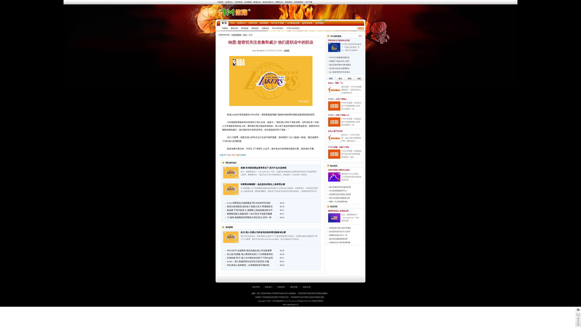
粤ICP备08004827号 (290, 305)
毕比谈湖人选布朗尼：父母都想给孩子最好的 (248, 265)
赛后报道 (244, 28)
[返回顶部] (578, 309)
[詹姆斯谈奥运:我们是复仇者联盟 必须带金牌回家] (334, 218)
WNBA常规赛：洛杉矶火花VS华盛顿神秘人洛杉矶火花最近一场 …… (351, 106)
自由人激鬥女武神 (335, 131)
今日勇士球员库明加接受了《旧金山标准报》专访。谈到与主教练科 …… (351, 47)
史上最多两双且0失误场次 (339, 72)
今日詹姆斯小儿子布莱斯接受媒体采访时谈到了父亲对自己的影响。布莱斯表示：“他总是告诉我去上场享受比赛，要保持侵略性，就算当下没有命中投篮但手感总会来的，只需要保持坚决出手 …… (279, 191)
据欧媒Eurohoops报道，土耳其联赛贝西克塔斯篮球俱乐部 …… (351, 177)
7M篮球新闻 (236, 35)
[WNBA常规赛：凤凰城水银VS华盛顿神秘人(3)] (334, 122)
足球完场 (238, 2)
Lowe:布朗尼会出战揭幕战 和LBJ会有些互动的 (248, 203)
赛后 (340, 79)
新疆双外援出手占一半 (338, 235)
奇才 (234, 155)
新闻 (349, 79)
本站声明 (255, 287)
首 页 (224, 23)
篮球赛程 (264, 23)
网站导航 (294, 287)
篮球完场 (253, 23)
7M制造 (225, 28)
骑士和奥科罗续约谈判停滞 (340, 187)
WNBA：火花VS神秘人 (337, 99)
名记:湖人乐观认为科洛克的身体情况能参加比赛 (263, 232)
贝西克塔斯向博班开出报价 (339, 170)
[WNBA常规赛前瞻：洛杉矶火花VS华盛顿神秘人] (334, 106)
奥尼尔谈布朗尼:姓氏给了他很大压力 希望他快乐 (250, 206)
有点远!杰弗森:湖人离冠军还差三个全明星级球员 (250, 254)
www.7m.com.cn (258, 51)
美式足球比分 (268, 2)
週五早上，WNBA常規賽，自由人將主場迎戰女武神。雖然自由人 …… (351, 138)
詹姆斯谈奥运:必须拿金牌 (338, 211)
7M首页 (220, 2)
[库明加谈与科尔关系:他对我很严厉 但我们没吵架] (334, 47)
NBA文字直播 (277, 23)
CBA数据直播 (293, 23)
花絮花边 (265, 28)
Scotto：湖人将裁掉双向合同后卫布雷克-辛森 (248, 261)
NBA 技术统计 (278, 28)
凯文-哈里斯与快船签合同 (339, 198)
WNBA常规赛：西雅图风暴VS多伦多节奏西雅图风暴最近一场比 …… (351, 154)
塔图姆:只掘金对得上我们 (339, 61)
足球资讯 (288, 2)
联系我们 (268, 287)
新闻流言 (255, 28)
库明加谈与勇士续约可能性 (340, 228)
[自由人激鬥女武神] (334, 138)
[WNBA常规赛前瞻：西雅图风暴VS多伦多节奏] (334, 154)
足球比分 (229, 2)
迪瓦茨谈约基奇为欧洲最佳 (340, 65)
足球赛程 (248, 2)
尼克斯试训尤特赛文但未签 (340, 194)
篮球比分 (241, 23)
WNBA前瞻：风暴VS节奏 (338, 147)
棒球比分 (257, 2)
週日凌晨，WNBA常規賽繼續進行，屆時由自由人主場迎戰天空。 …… (351, 90)
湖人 (229, 155)
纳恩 (238, 155)
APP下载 (308, 2)
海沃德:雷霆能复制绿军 (338, 239)
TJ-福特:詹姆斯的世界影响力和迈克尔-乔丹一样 (249, 217)
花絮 (359, 79)
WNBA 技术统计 (293, 28)
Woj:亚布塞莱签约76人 (338, 191)
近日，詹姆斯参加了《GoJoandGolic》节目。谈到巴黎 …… (351, 218)
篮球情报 (319, 23)
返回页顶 (306, 287)
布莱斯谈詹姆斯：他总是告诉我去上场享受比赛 (263, 184)
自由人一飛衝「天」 (336, 83)
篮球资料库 (307, 23)
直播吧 (286, 51)
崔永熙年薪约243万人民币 (339, 232)
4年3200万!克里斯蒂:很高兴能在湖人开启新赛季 (249, 250)
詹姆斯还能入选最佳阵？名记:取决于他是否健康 (249, 214)
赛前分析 (234, 28)
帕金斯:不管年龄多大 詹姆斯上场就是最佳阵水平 (250, 210)
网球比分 (279, 2)
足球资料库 (298, 2)
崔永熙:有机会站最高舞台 (339, 68)
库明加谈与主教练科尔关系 (339, 40)
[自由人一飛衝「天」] (334, 90)
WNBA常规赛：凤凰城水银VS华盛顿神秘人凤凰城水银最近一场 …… (351, 122)
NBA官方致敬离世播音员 (339, 57)
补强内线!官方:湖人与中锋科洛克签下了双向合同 (250, 258)
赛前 (331, 79)
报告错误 (281, 287)
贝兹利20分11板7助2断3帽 (339, 242)
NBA (232, 23)
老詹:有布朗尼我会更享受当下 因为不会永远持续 (263, 168)
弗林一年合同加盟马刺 (338, 202)
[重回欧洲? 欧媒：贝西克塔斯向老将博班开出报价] (334, 177)
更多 (360, 36)
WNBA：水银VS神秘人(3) (338, 115)
